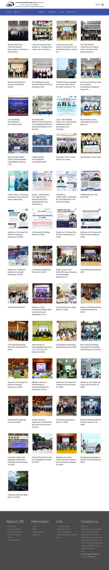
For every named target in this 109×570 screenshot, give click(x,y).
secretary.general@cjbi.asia (90, 554)
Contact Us (71, 12)
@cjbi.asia (92, 557)
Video (34, 529)
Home (9, 12)
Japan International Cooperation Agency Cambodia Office (66, 534)
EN (97, 4)
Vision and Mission (13, 529)
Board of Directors (14, 535)
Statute (10, 537)
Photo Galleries (37, 532)
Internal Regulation (14, 540)
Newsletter (36, 535)
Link (62, 12)
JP (99, 4)
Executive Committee (14, 532)
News (34, 526)
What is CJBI (11, 526)
